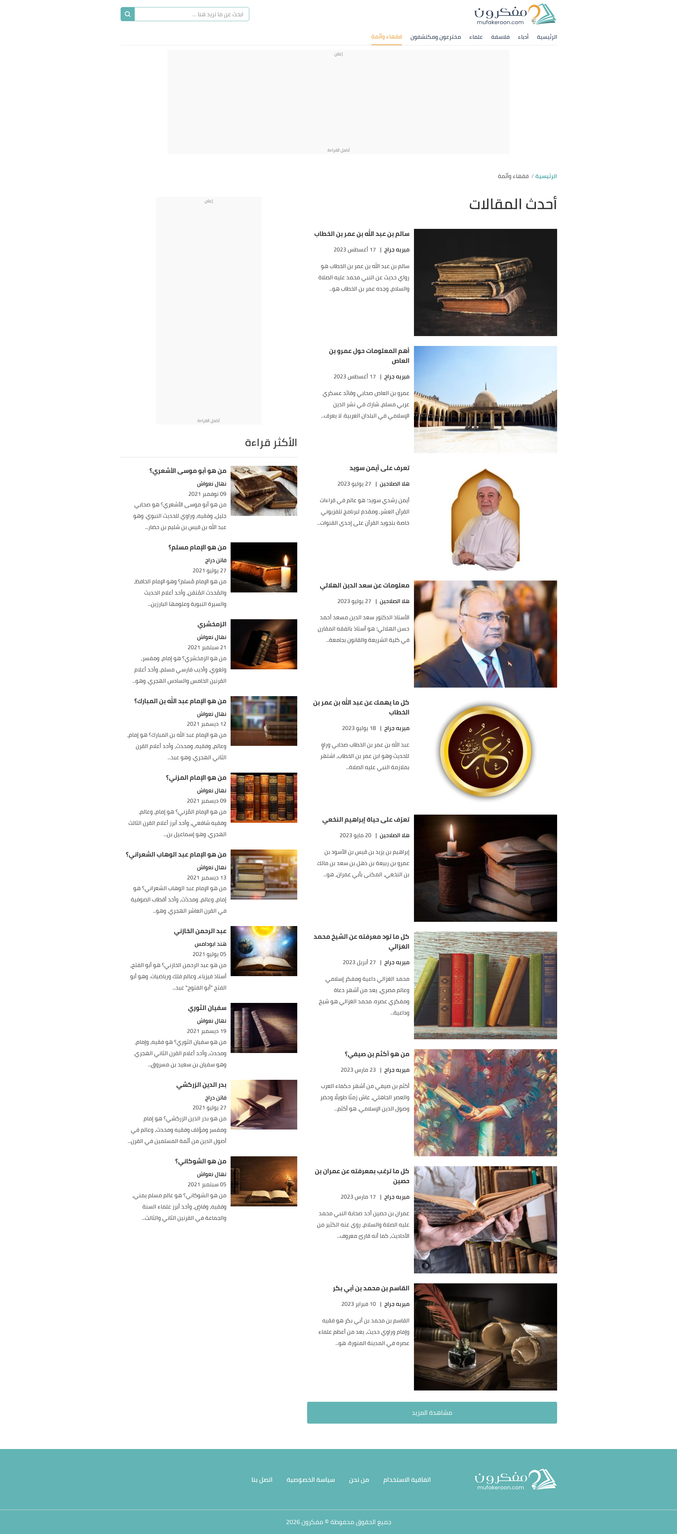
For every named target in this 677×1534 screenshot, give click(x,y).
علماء (476, 36)
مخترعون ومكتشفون (435, 36)
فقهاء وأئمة (386, 36)
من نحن (359, 1479)
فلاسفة (500, 36)
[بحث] (128, 14)
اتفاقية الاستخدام (407, 1479)
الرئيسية (547, 36)
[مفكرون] (515, 14)
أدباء (523, 36)
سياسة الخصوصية (311, 1479)
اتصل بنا (262, 1479)
